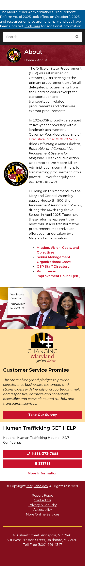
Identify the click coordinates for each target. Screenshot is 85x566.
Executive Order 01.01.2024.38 (53, 139)
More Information (55, 473)
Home (29, 60)
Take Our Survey (42, 415)
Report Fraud (42, 495)
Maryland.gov (37, 486)
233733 (44, 463)
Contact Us (42, 500)
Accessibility (42, 510)
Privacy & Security (42, 505)
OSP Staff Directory (53, 266)
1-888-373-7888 (44, 454)
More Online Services (42, 514)
